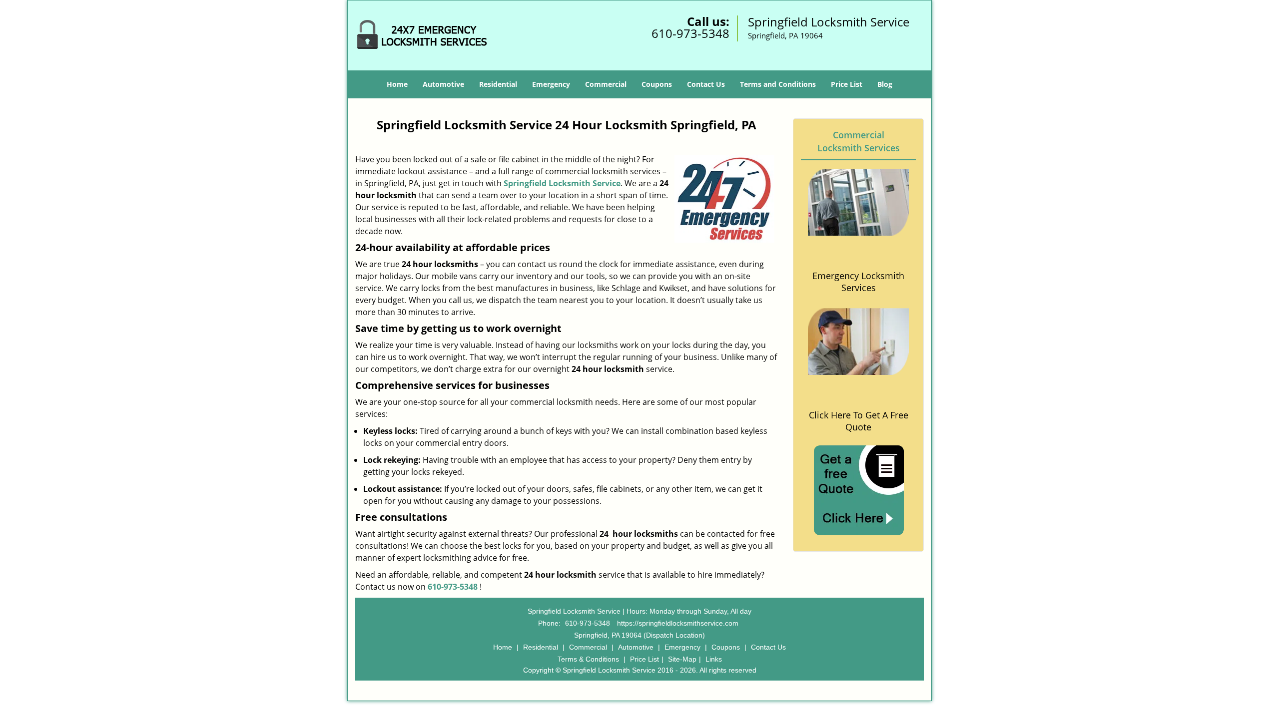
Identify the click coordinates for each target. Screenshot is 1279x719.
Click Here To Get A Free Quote (858, 421)
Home (397, 84)
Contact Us (706, 84)
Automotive (443, 84)
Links (713, 659)
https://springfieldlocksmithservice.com (677, 623)
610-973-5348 (690, 33)
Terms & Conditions (588, 659)
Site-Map (682, 659)
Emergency (551, 84)
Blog (884, 84)
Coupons (656, 84)
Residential (498, 84)
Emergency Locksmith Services (858, 282)
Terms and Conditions (778, 84)
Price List (846, 84)
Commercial (606, 84)
